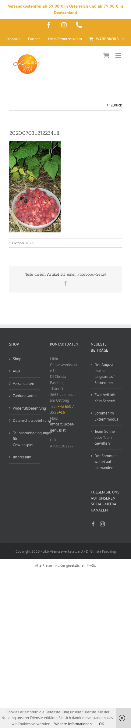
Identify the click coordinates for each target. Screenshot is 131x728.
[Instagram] (102, 524)
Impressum (22, 457)
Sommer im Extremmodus (106, 416)
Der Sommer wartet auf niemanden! (105, 461)
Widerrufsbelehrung (25, 408)
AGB (16, 371)
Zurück (116, 105)
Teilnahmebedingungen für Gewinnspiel (25, 438)
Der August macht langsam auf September (104, 373)
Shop (17, 358)
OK (101, 723)
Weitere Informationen (73, 723)
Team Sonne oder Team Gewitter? (104, 437)
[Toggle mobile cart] (106, 55)
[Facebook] (93, 524)
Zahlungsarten (25, 395)
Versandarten (23, 383)
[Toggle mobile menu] (118, 55)
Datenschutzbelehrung (25, 420)
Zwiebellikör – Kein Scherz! (106, 397)
